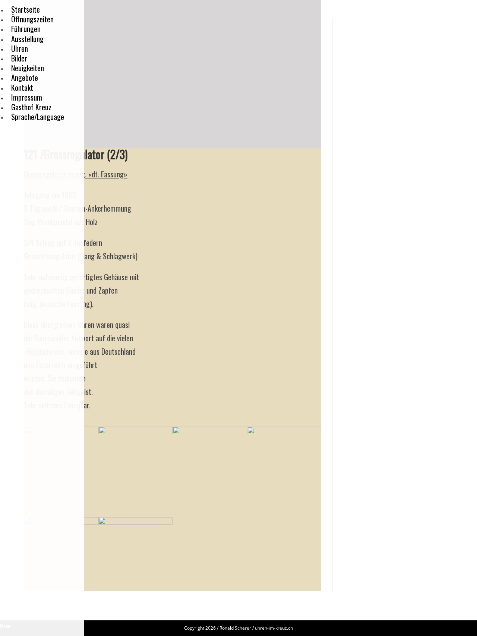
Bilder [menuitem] (19, 58)
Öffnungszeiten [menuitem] (32, 19)
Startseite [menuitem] (25, 9)
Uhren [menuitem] (19, 48)
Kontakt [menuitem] (22, 87)
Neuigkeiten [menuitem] (27, 67)
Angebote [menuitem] (24, 77)
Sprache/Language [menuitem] (37, 116)
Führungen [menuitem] (26, 28)
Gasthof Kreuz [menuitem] (31, 107)
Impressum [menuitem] (26, 97)
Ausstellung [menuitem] (27, 38)
